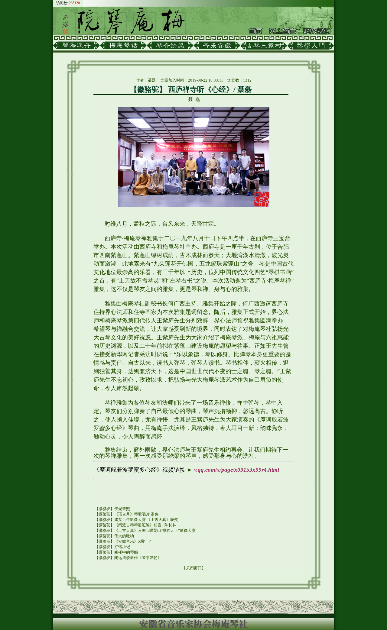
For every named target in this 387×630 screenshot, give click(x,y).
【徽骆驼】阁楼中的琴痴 (116, 552)
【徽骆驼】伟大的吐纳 (114, 536)
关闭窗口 (194, 568)
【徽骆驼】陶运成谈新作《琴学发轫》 (128, 557)
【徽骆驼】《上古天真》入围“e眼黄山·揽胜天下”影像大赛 (145, 530)
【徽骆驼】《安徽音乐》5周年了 (123, 541)
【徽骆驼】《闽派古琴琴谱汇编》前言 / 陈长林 (135, 525)
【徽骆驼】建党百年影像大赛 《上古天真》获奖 (136, 519)
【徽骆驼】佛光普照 (112, 508)
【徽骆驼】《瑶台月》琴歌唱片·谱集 (127, 514)
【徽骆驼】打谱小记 (112, 546)
